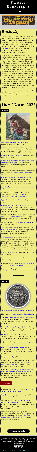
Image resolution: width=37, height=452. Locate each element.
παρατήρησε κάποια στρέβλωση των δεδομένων (16, 417)
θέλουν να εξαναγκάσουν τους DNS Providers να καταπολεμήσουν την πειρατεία (17, 370)
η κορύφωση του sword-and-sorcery (18, 216)
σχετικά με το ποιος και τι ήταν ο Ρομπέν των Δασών (17, 264)
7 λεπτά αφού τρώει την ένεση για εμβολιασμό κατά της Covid (17, 401)
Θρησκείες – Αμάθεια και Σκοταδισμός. (14, 347)
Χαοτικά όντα (6, 258)
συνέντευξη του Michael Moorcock (24, 222)
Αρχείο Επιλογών (18, 431)
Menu (19, 11)
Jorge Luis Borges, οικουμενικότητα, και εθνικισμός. (18, 310)
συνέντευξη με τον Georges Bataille (22, 314)
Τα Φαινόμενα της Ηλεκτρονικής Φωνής (14, 327)
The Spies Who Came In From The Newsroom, (20, 317)
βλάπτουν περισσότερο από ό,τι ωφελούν (17, 390)
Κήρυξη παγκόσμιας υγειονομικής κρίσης (15, 395)
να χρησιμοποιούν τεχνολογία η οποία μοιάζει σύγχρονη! (14, 195)
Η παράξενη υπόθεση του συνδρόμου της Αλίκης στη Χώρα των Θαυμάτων (17, 162)
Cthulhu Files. (5, 334)
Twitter (27, 50)
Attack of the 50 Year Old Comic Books (13, 142)
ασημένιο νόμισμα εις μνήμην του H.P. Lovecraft (17, 363)
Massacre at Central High (9, 252)
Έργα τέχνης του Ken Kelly (10, 200)
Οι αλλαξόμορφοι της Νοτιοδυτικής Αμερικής (16, 177)
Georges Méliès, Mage (8, 357)
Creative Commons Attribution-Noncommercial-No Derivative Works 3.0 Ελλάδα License (18, 450)
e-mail (6, 48)
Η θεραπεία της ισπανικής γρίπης (12, 155)
